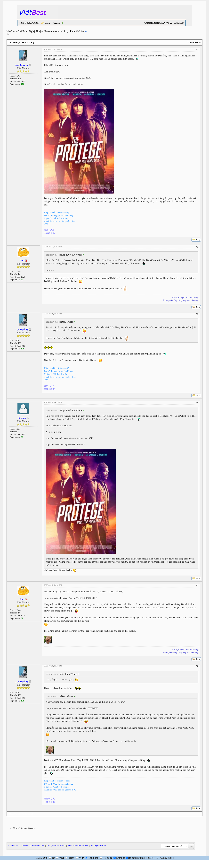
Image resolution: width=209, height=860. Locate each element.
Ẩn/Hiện (163, 858)
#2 (197, 247)
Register (56, 23)
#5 (197, 585)
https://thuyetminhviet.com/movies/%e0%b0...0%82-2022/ (71, 598)
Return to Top (38, 845)
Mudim (39, 858)
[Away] (26, 260)
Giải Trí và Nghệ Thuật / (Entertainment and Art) (42, 31)
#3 (197, 314)
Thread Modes (194, 42)
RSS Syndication (98, 845)
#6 (197, 666)
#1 (197, 49)
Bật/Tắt (150, 858)
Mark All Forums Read (78, 845)
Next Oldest (14, 814)
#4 (197, 402)
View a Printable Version (24, 828)
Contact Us (13, 845)
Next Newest (27, 814)
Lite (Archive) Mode (56, 845)
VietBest (11, 31)
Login (47, 23)
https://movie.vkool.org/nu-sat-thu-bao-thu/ (63, 84)
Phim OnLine (77, 31)
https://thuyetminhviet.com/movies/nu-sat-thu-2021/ (67, 78)
